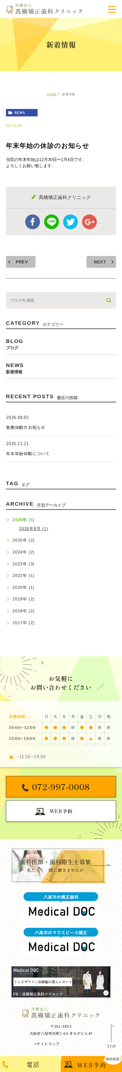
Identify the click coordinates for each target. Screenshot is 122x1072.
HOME (52, 94)
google (89, 221)
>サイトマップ (47, 1043)
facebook (32, 221)
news (19, 113)
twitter (70, 221)
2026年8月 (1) (33, 528)
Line (51, 221)
